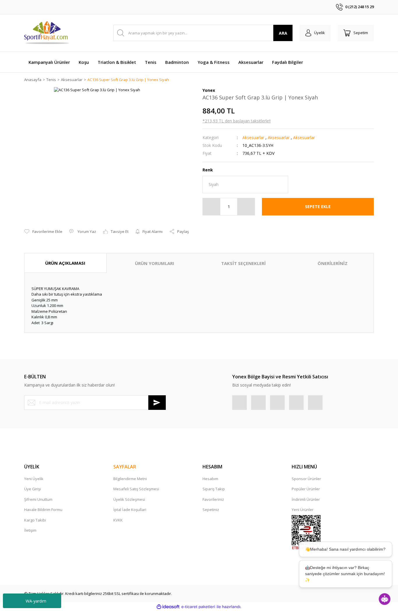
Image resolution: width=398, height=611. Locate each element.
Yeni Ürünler (303, 509)
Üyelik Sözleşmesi (129, 499)
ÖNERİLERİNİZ (333, 263)
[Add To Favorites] (43, 232)
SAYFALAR (124, 466)
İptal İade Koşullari (129, 509)
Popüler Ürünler (306, 488)
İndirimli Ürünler (306, 499)
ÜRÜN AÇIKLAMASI (65, 263)
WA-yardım (36, 601)
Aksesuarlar (253, 137)
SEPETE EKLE (318, 206)
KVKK (118, 520)
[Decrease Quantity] (211, 206)
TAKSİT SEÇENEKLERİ (243, 263)
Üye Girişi (32, 488)
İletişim (30, 530)
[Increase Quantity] (246, 206)
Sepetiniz (210, 509)
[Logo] (47, 33)
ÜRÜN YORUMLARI (154, 263)
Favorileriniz (213, 499)
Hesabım (210, 478)
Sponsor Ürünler (306, 478)
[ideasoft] (168, 607)
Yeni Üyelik (33, 478)
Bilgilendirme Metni (130, 478)
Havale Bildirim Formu (43, 509)
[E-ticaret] (198, 607)
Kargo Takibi (35, 520)
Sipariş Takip (213, 488)
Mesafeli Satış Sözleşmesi (136, 488)
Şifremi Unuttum (38, 499)
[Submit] (157, 402)
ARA (283, 33)
